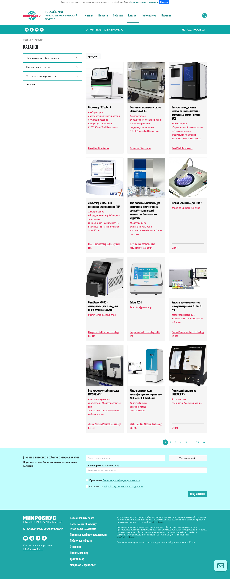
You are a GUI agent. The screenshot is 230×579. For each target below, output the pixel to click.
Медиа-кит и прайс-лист (82, 565)
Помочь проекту (79, 553)
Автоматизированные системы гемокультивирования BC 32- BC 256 (187, 306)
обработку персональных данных (123, 486)
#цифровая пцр (143, 307)
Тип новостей (187, 458)
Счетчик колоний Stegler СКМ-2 (187, 203)
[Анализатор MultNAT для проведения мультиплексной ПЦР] (104, 178)
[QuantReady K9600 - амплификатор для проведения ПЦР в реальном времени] (104, 277)
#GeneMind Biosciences (106, 127)
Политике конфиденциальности (144, 2)
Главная (88, 15)
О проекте (76, 547)
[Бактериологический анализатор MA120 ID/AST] (104, 365)
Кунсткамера (113, 29)
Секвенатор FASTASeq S (99, 107)
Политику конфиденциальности (121, 480)
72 (197, 442)
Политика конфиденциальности (88, 534)
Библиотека (149, 15)
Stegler (175, 248)
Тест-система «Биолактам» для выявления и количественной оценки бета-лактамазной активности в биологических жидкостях (145, 210)
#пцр (105, 215)
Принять (164, 2)
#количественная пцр (99, 314)
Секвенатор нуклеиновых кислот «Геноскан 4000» (145, 109)
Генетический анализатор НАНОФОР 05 (184, 392)
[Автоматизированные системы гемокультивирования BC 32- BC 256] (188, 277)
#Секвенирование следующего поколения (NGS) (100, 123)
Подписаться (195, 29)
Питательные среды (38, 66)
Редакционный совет (82, 518)
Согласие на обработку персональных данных (83, 526)
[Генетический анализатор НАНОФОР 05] (188, 365)
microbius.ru (157, 522)
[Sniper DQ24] (146, 277)
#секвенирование (193, 403)
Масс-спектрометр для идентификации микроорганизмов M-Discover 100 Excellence (146, 394)
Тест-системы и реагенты (41, 76)
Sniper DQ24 (136, 302)
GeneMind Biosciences (98, 148)
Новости (103, 15)
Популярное (92, 29)
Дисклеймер (77, 559)
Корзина (166, 15)
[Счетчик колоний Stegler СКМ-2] (188, 178)
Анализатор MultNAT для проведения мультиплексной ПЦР (104, 205)
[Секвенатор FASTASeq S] (104, 82)
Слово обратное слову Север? (103, 465)
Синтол (175, 428)
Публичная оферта (81, 540)
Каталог (133, 15)
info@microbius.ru (33, 549)
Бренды (30, 83)
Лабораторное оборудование (43, 57)
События (118, 15)
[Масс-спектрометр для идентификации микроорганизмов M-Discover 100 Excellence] (146, 365)
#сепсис (178, 322)
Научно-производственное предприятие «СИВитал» (142, 246)
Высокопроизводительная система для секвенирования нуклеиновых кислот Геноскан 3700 (186, 112)
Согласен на (116, 486)
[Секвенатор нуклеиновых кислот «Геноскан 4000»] (146, 82)
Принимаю (114, 480)
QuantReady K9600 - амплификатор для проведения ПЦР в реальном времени (103, 306)
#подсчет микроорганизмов (186, 208)
